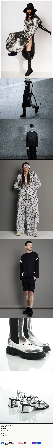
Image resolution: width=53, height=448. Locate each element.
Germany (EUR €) (4, 444)
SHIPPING (3, 426)
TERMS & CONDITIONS (7, 425)
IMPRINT (3, 433)
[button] (49, 2)
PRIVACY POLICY (5, 430)
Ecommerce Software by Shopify (7, 440)
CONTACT (3, 432)
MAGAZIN (3, 435)
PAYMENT (3, 428)
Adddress (6, 438)
